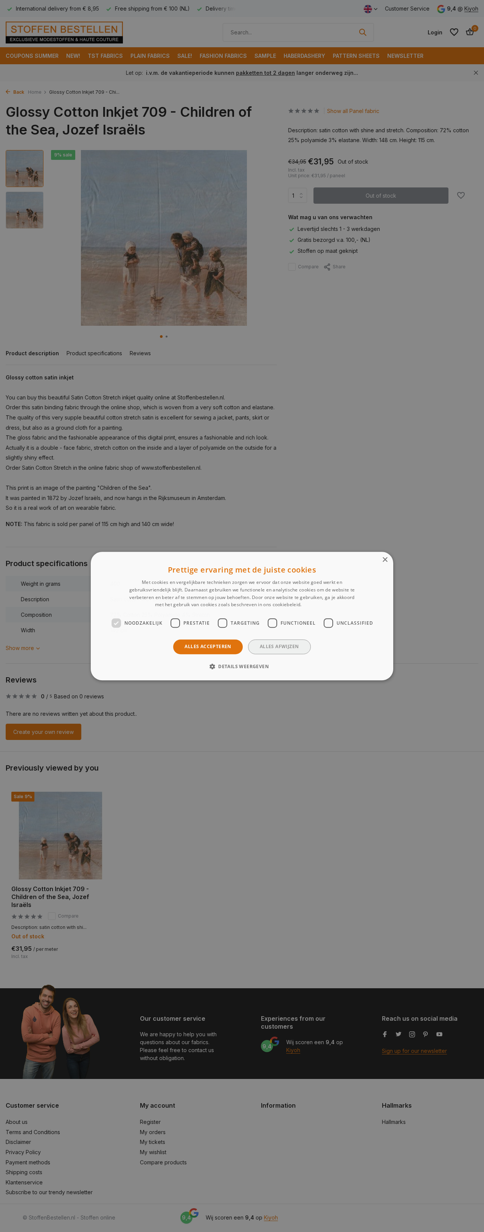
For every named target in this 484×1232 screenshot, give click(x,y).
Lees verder (316, 605)
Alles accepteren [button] (208, 646)
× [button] (385, 560)
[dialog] (242, 616)
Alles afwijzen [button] (279, 646)
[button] (242, 666)
